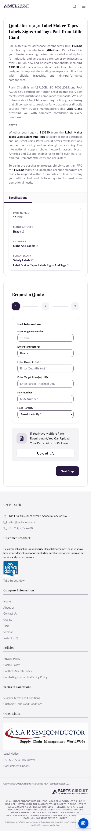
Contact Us (10, 613)
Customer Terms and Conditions (22, 704)
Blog (6, 625)
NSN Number (24, 392)
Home (7, 601)
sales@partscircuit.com (22, 522)
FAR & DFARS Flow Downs (19, 759)
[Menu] (84, 6)
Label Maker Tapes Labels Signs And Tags (39, 265)
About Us (9, 607)
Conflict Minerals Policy (17, 671)
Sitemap (8, 632)
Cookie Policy (11, 665)
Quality (7, 619)
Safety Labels (21, 260)
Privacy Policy (11, 658)
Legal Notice (11, 753)
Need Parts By (26, 407)
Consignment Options (16, 766)
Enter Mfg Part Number (31, 331)
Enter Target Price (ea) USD (32, 377)
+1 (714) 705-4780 (20, 528)
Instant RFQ (10, 638)
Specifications (18, 197)
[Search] (74, 6)
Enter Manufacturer (29, 346)
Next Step (67, 471)
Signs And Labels (24, 245)
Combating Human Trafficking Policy (25, 677)
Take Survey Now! (14, 580)
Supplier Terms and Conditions (21, 698)
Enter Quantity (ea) (29, 362)
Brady (17, 231)
